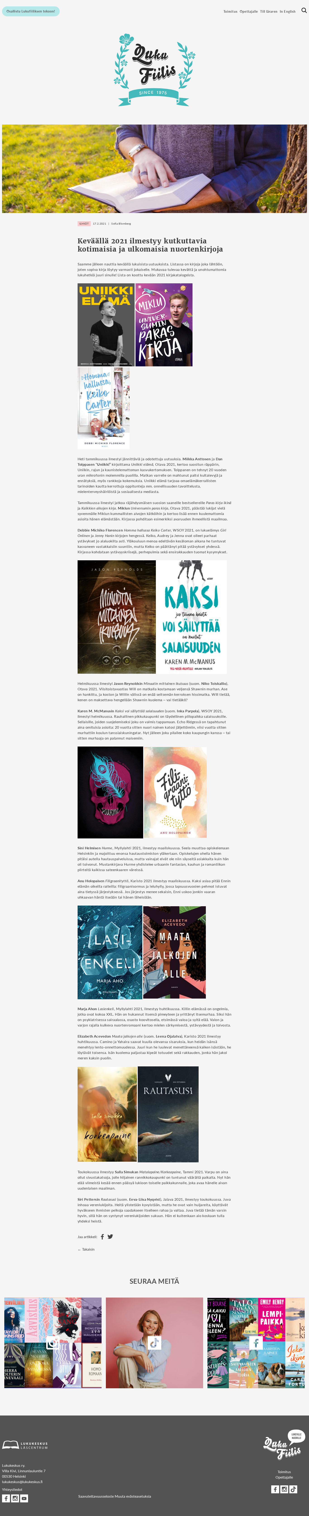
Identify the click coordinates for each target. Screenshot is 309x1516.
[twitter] (154, 1343)
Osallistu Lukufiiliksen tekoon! (31, 11)
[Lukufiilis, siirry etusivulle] (154, 70)
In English (288, 11)
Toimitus (230, 11)
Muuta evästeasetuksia (133, 1496)
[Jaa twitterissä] (109, 1237)
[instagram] (53, 1343)
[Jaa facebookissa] (101, 1237)
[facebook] (256, 1343)
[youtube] (24, 1498)
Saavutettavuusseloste (96, 1496)
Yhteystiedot (12, 1489)
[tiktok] (293, 1489)
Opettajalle (249, 11)
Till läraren (269, 11)
